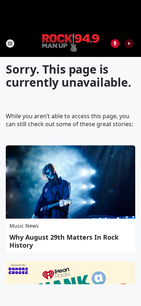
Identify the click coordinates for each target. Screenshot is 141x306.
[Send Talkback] (115, 43)
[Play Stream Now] (129, 43)
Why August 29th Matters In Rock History (64, 241)
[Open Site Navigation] (10, 43)
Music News (24, 225)
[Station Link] (70, 43)
